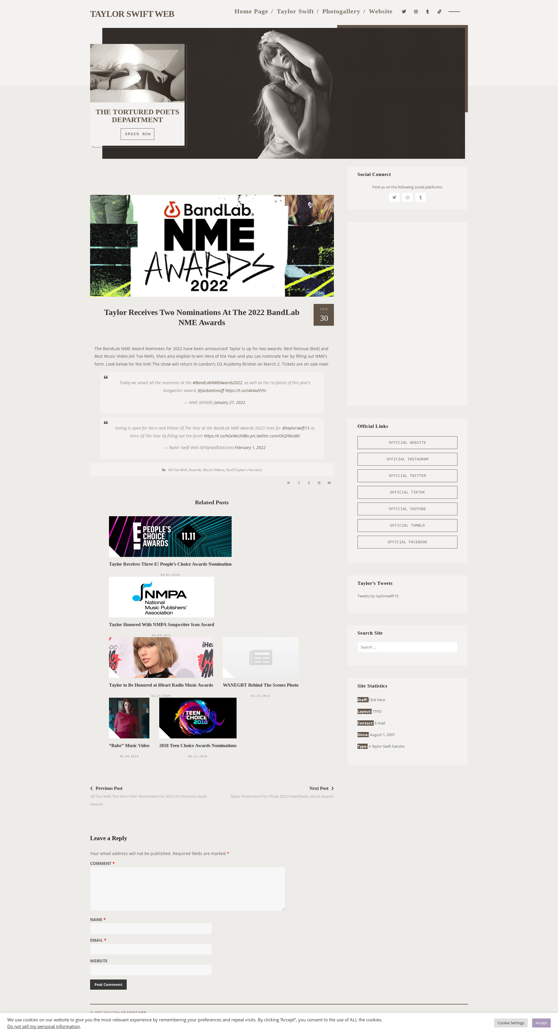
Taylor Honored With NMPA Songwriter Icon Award (161, 624)
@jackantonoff (211, 390)
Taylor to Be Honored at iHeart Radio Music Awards (161, 685)
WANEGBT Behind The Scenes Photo (260, 685)
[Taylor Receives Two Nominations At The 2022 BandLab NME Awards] (288, 483)
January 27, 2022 (229, 402)
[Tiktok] (439, 11)
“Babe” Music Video (129, 745)
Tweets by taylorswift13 (377, 596)
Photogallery (341, 11)
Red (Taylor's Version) (244, 470)
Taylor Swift (295, 11)
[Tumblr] (428, 11)
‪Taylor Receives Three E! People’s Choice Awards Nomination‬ (170, 564)
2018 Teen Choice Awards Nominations (198, 745)
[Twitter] (404, 11)
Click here (377, 699)
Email (98, 940)
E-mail (380, 723)
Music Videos (214, 470)
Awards (195, 470)
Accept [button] (541, 1022)
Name (98, 920)
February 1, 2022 (250, 447)
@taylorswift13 (296, 428)
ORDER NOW (138, 134)
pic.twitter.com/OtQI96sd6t (275, 436)
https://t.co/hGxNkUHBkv (226, 436)
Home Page (251, 11)
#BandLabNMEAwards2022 (217, 382)
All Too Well (177, 470)
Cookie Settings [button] (511, 1022)
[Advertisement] (212, 179)
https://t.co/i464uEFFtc (246, 390)
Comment (102, 863)
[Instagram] (416, 11)
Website (381, 11)
